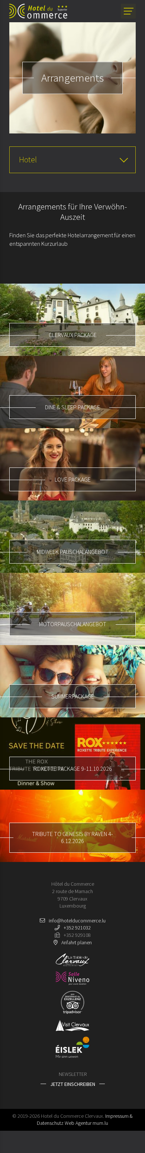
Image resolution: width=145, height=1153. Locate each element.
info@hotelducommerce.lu (77, 920)
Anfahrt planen (76, 942)
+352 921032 (77, 927)
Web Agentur (78, 1123)
